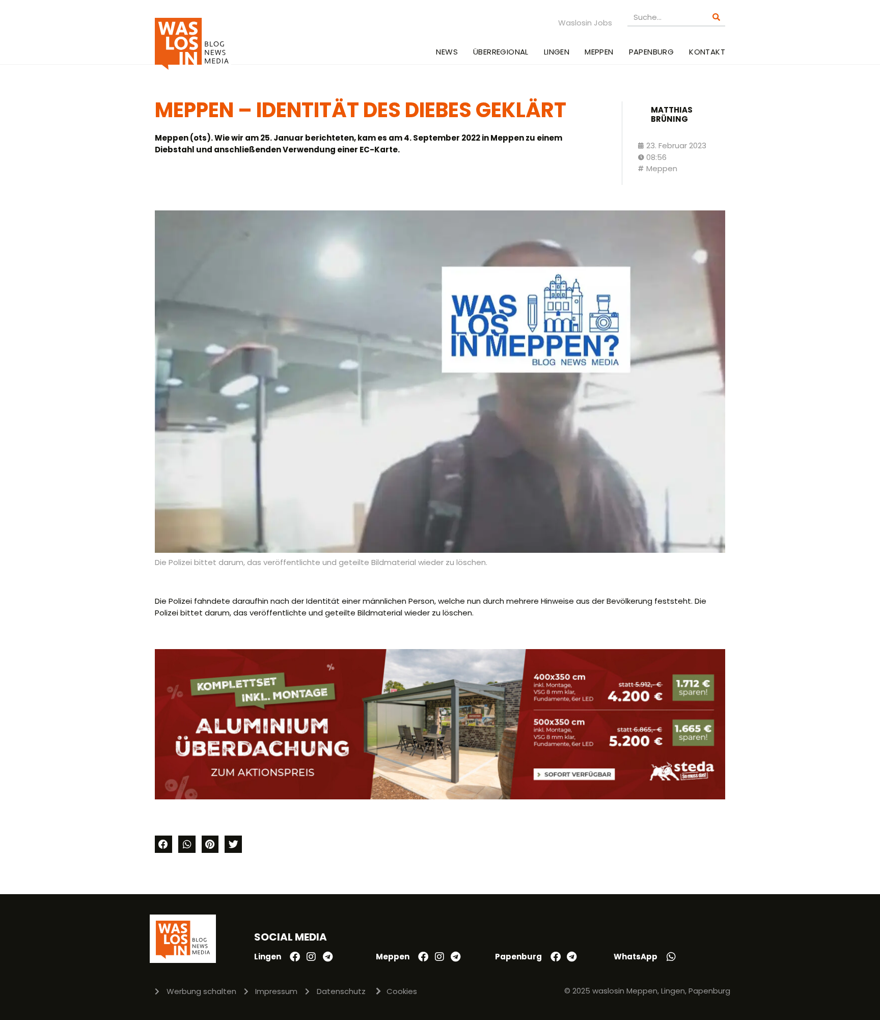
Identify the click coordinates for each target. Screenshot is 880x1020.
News (447, 51)
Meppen (599, 51)
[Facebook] (295, 957)
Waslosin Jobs (585, 22)
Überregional (501, 51)
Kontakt (707, 51)
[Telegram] (327, 957)
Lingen (556, 51)
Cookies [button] (402, 991)
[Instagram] (311, 957)
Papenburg (651, 51)
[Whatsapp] (671, 957)
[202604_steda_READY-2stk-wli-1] (440, 796)
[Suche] (716, 17)
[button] (163, 844)
